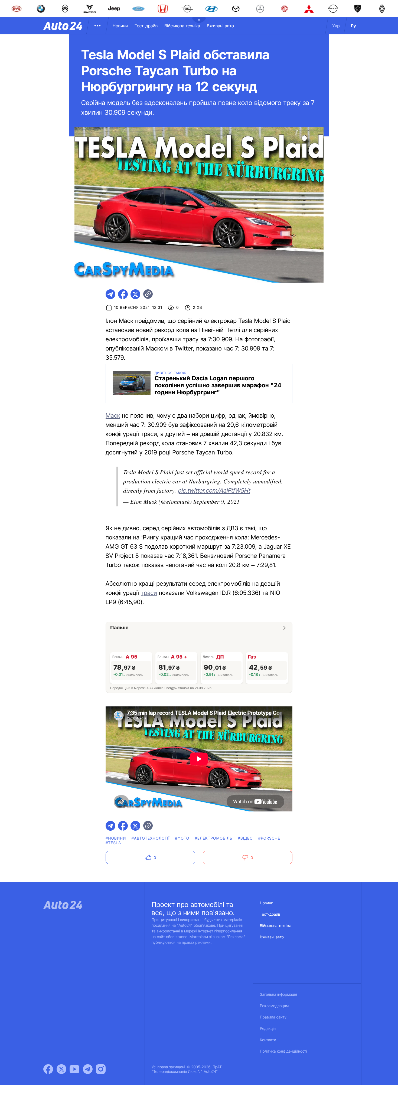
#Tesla (113, 843)
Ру (353, 25)
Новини (120, 25)
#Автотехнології (151, 838)
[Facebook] (48, 1069)
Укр (336, 25)
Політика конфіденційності (283, 1051)
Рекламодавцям (274, 1006)
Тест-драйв (146, 25)
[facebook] (123, 294)
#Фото (182, 838)
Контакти (268, 1040)
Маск (113, 415)
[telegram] (110, 294)
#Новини (116, 838)
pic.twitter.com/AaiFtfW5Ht (214, 490)
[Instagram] (101, 1069)
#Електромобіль (214, 838)
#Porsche (269, 838)
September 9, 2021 (216, 501)
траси (149, 593)
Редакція (268, 1028)
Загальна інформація (278, 994)
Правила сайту (273, 1017)
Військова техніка (182, 25)
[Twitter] (61, 1069)
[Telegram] (88, 1069)
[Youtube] (74, 1069)
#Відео (245, 838)
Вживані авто (220, 25)
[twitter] (135, 294)
